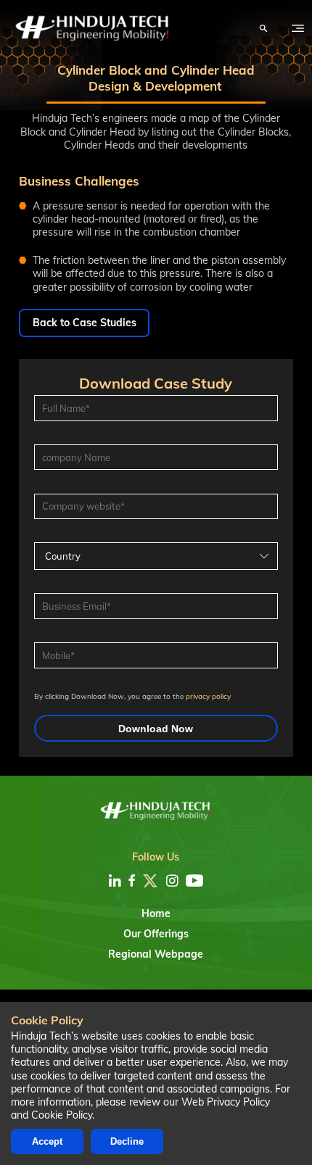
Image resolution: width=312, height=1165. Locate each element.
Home (156, 913)
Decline (127, 1141)
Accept (47, 1141)
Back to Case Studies (84, 322)
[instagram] (172, 881)
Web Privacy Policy (225, 1101)
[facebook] (131, 881)
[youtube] (194, 881)
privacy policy (208, 696)
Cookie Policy (61, 1115)
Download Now (155, 728)
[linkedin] (115, 881)
